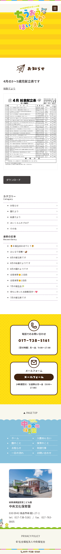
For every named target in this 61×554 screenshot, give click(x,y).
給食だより (9, 88)
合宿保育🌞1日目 (18, 280)
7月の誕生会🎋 (17, 286)
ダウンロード (13, 179)
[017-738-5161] (34, 340)
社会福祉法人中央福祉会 (31, 541)
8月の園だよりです (19, 268)
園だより (14, 211)
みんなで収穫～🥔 (18, 251)
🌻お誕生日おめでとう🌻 (22, 245)
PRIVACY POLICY (30, 536)
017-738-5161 (23, 517)
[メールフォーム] (34, 377)
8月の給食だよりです (20, 263)
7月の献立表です (18, 297)
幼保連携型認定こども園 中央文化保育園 (30, 17)
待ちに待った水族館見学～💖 (24, 291)
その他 (13, 228)
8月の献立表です (18, 257)
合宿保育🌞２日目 (18, 274)
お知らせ (14, 205)
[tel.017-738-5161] (30, 552)
